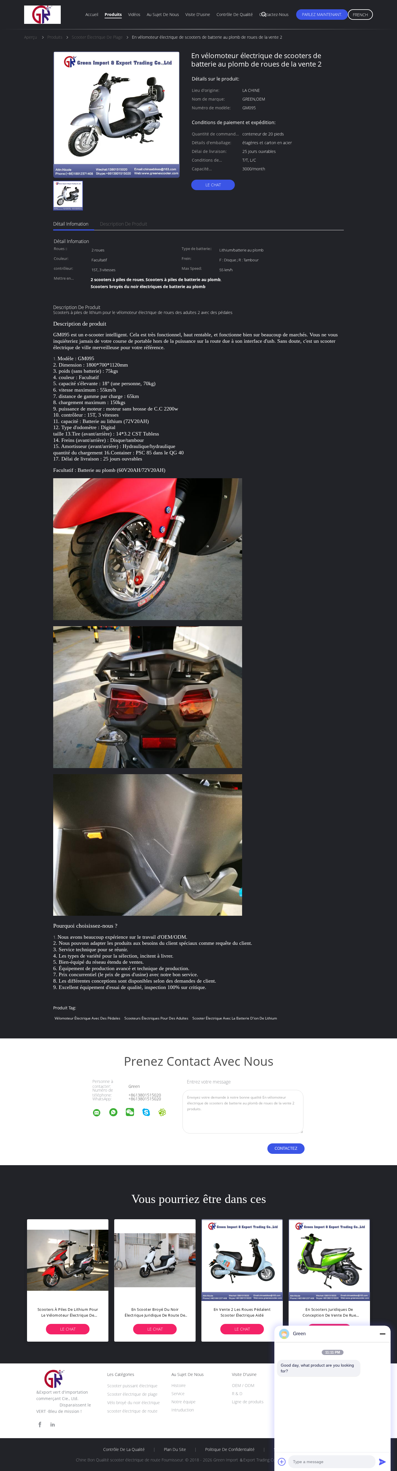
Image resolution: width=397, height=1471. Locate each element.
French (360, 14)
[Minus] (382, 1333)
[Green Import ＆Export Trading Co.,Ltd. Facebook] (39, 1424)
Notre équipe (183, 1401)
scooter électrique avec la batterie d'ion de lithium (234, 1018)
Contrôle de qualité (235, 14)
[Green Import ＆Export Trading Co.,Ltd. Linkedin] (52, 1424)
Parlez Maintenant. (322, 14)
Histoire (178, 1385)
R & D (237, 1393)
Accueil (91, 14)
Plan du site (175, 1449)
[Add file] (282, 1461)
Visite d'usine (197, 14)
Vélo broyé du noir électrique (133, 1402)
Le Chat (213, 185)
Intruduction (182, 1410)
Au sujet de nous (163, 14)
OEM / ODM (243, 1385)
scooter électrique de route (132, 1411)
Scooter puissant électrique (132, 1385)
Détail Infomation (70, 224)
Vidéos (134, 14)
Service (178, 1393)
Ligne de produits (248, 1401)
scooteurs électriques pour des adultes (156, 1018)
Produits (113, 14)
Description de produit (123, 224)
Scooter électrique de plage (132, 1394)
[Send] (382, 1461)
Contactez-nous (274, 14)
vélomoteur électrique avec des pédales (87, 1018)
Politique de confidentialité (230, 1449)
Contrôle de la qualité (124, 1449)
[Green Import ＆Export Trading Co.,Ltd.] (100, 1113)
